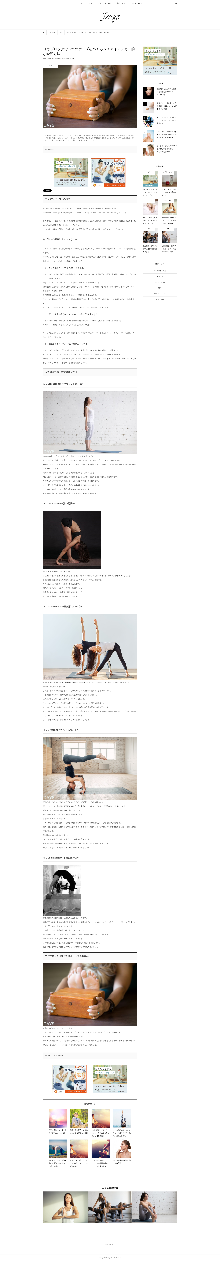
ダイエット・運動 (104, 3)
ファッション (160, 276)
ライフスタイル (136, 3)
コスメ (80, 3)
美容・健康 (121, 3)
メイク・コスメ (159, 282)
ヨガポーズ (51, 149)
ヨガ (90, 3)
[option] (65, 1207)
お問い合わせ (108, 1245)
